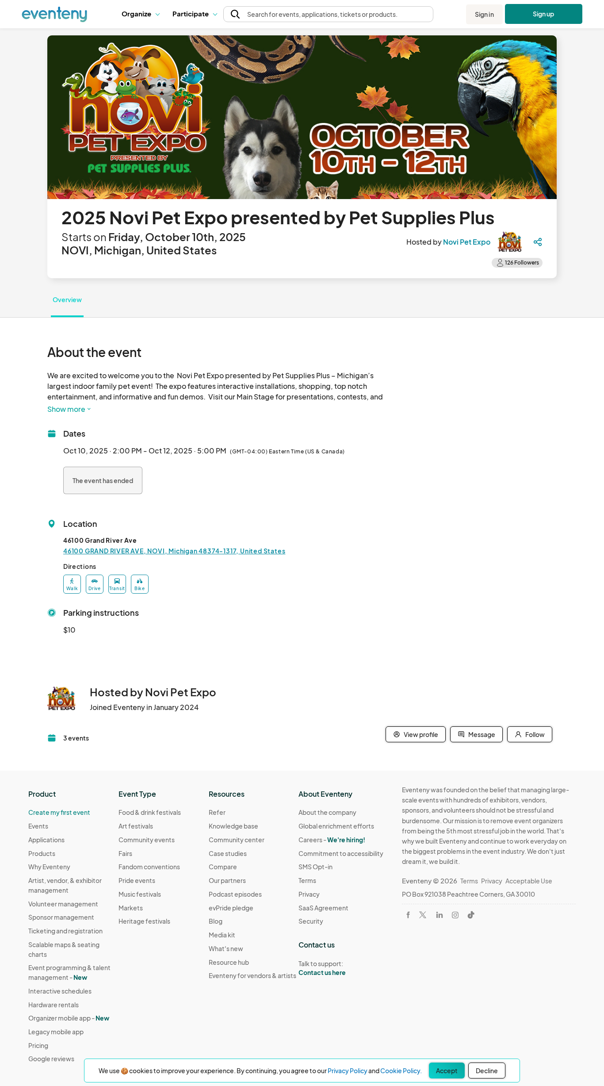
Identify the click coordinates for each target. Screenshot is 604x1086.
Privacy (309, 894)
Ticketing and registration (65, 931)
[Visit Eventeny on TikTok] (471, 915)
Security (310, 921)
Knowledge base (233, 826)
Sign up (543, 14)
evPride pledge (231, 908)
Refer (217, 812)
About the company (327, 812)
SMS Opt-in (315, 867)
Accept (447, 1070)
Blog (215, 921)
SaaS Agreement (323, 908)
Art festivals (136, 826)
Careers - (331, 840)
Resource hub (229, 962)
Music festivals (140, 894)
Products (41, 853)
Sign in (484, 14)
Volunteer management (63, 904)
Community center (236, 840)
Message (481, 734)
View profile (421, 734)
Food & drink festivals (150, 812)
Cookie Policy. (401, 1070)
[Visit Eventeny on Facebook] (408, 915)
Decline (487, 1070)
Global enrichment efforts (336, 826)
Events (38, 826)
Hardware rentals (53, 1005)
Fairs (125, 853)
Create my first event (59, 812)
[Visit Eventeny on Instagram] (455, 915)
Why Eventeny (49, 867)
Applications (46, 840)
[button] (140, 14)
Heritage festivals (144, 921)
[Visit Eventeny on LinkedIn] (439, 915)
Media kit (222, 935)
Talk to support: (322, 968)
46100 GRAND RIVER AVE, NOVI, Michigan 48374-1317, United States (174, 551)
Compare (223, 867)
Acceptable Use (528, 881)
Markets (131, 908)
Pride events (137, 880)
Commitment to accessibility (340, 853)
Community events (147, 840)
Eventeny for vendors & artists (252, 975)
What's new (226, 948)
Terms (307, 880)
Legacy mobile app (56, 1032)
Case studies (228, 853)
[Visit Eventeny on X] (423, 915)
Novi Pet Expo (466, 241)
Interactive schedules (60, 991)
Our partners (227, 880)
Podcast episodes (235, 894)
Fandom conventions (149, 867)
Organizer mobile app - (68, 1018)
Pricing (38, 1045)
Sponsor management (61, 917)
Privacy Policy (347, 1070)
